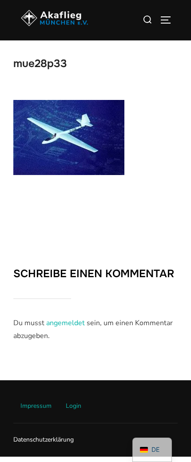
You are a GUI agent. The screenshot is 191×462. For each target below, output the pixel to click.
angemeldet (65, 323)
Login (73, 406)
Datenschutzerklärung (43, 439)
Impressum (36, 406)
